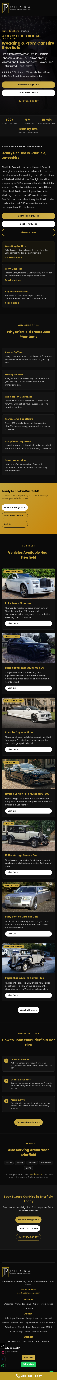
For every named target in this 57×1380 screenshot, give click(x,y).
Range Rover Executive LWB (39, 1318)
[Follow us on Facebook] (3, 1359)
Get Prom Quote (28, 224)
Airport (36, 1304)
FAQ (19, 1341)
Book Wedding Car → (28, 84)
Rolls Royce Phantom (14, 1318)
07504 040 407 (28, 1289)
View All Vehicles (39, 1331)
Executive (26, 1304)
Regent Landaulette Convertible (40, 1322)
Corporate (28, 1308)
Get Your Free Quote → (28, 1122)
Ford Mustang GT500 (42, 1327)
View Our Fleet (28, 232)
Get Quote (28, 1341)
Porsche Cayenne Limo (12, 1322)
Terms (37, 1341)
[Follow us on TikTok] (3, 1346)
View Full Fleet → (28, 1010)
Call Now (28, 1357)
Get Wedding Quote (28, 215)
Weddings (8, 1304)
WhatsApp (28, 1364)
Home (5, 31)
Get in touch (36, 1174)
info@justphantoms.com (28, 1293)
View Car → (13, 623)
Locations (14, 31)
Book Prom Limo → (28, 92)
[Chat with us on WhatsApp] (3, 1365)
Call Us (7, 524)
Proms (18, 1304)
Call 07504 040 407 (28, 101)
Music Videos (47, 1304)
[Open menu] (52, 8)
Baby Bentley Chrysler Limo (18, 1327)
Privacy (45, 1341)
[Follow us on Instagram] (3, 1352)
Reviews (12, 1341)
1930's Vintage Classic (20, 1331)
